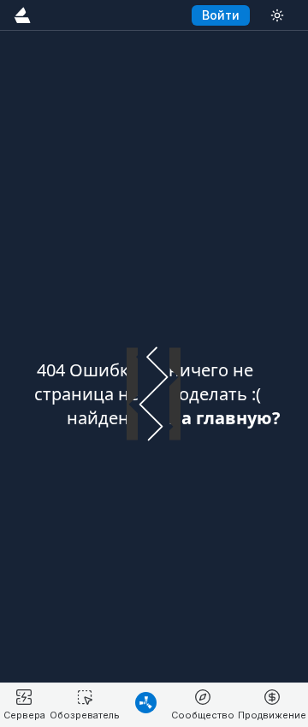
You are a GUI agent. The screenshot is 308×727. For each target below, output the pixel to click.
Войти (221, 15)
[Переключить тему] (277, 15)
